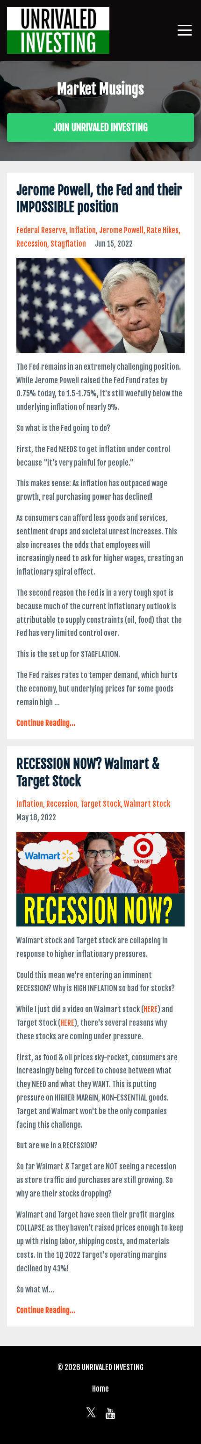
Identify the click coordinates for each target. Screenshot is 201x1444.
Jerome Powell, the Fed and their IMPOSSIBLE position (99, 198)
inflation (82, 230)
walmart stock (147, 804)
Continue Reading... (45, 723)
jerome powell (121, 230)
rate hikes (163, 230)
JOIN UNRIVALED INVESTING (100, 127)
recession (31, 243)
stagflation (68, 243)
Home (100, 1388)
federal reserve (41, 230)
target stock (100, 804)
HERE (151, 1009)
